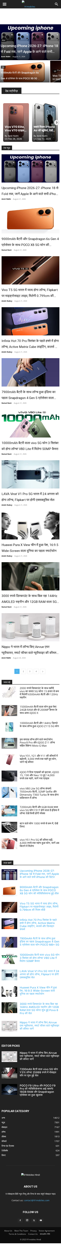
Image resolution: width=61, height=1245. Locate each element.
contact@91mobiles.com (36, 1200)
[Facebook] (20, 1220)
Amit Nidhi (5, 56)
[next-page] (42, 671)
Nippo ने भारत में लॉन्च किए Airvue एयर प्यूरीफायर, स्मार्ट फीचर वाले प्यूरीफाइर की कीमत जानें (29, 650)
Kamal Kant (7, 250)
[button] (4, 4)
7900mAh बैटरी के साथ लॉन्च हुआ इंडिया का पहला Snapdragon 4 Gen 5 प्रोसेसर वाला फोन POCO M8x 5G (29, 395)
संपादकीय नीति (45, 1234)
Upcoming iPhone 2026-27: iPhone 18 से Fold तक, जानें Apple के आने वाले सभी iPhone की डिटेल (30, 191)
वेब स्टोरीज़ (11, 91)
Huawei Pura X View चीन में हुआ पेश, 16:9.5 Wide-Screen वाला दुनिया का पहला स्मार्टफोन (30, 548)
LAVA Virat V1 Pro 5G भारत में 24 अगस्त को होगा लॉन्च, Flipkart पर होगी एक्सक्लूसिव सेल (30, 497)
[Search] (56, 4)
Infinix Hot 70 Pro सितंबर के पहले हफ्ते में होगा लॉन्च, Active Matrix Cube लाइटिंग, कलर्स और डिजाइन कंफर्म (30, 344)
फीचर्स (3, 40)
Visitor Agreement (47, 1230)
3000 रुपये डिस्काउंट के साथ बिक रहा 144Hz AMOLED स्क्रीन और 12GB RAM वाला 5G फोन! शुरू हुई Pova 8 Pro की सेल (29, 599)
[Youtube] (40, 1220)
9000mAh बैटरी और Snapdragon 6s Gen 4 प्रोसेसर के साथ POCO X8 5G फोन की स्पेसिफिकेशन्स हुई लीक (30, 242)
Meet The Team (21, 1230)
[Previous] (4, 122)
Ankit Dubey (7, 301)
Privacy (33, 1230)
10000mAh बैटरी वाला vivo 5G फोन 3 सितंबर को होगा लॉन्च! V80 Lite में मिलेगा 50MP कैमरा (30, 446)
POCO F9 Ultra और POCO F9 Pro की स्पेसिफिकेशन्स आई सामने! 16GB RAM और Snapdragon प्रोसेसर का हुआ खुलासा (38, 1090)
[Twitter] (34, 1220)
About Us (8, 1230)
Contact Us (33, 1234)
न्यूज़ (3, 67)
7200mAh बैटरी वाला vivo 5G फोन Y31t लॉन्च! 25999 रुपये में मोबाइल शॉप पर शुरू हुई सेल (39, 1072)
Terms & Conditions (17, 1234)
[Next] (56, 122)
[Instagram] (27, 1220)
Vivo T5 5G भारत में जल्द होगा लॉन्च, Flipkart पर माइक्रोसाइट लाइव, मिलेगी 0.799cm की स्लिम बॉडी (30, 293)
